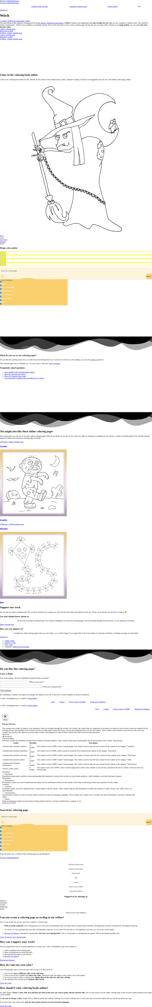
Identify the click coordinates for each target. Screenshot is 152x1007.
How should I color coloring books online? (19, 372)
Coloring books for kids (39, 6)
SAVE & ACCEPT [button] (9, 803)
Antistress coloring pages (78, 6)
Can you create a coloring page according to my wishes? (24, 378)
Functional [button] (6, 772)
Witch (28, 21)
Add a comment (54, 363)
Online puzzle (113, 6)
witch (11, 645)
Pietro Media (32, 698)
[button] (76, 901)
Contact (62, 702)
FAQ (53, 702)
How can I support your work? (15, 376)
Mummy (4, 528)
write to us (94, 360)
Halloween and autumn (21, 647)
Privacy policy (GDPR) (77, 702)
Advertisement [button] (7, 791)
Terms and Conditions (97, 702)
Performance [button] (6, 778)
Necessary (8, 737)
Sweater (3, 446)
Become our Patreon (11, 933)
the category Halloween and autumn (50, 23)
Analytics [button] (5, 784)
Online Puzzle (76, 873)
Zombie (3, 520)
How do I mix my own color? (14, 374)
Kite (2, 602)
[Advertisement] (67, 55)
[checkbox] (11, 283)
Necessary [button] (5, 734)
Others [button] (4, 797)
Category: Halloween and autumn (12, 21)
